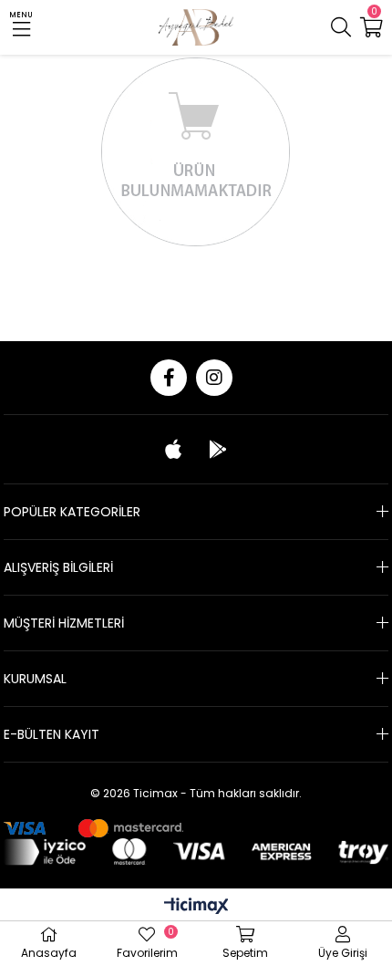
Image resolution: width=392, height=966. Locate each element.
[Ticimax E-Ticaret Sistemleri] (196, 907)
